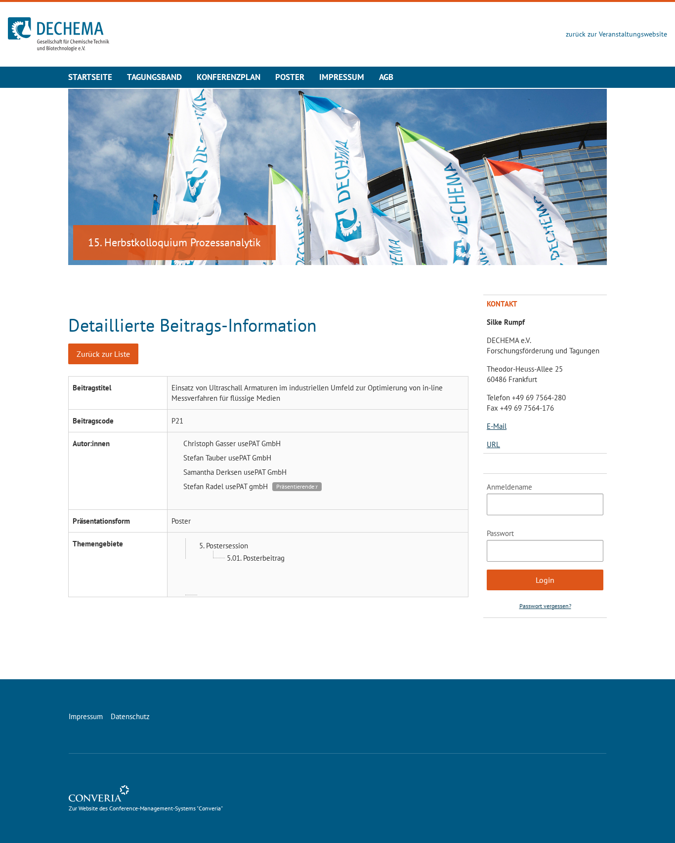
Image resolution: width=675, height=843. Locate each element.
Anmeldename (509, 487)
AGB (386, 77)
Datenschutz (130, 716)
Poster (289, 77)
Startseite (90, 77)
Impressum (341, 77)
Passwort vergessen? (545, 606)
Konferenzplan (228, 77)
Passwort (500, 533)
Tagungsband (154, 77)
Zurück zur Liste (103, 354)
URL (493, 444)
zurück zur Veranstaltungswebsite (616, 34)
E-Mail (496, 426)
